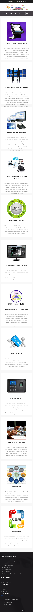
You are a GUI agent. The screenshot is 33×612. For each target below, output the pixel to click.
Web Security (7, 567)
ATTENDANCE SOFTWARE (16, 398)
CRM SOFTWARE (16, 531)
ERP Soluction (7, 576)
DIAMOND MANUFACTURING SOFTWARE (16, 43)
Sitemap (5, 591)
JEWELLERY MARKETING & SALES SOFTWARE (16, 309)
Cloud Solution (7, 569)
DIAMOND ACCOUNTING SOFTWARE (16, 132)
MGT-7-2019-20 (7, 582)
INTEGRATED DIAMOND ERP (16, 221)
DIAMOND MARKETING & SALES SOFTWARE (16, 88)
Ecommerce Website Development (12, 573)
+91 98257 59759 (21, 1)
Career (4, 589)
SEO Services (7, 571)
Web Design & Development (10, 561)
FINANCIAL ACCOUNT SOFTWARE (16, 442)
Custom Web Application (10, 563)
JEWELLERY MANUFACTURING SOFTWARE (16, 265)
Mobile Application (8, 565)
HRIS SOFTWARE (16, 486)
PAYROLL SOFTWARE (16, 353)
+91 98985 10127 (12, 1)
